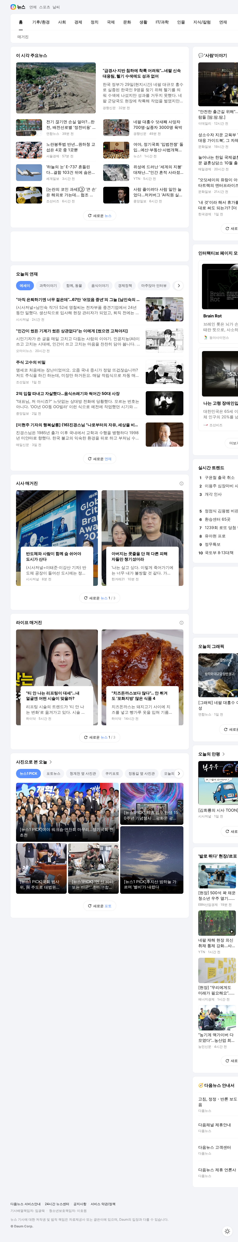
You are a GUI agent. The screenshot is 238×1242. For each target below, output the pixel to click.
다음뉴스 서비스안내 (25, 1204)
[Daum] (13, 7)
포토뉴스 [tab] (53, 773)
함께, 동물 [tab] (74, 285)
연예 (33, 7)
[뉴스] (21, 7)
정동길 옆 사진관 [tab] (142, 773)
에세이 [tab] (25, 285)
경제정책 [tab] (125, 285)
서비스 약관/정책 (103, 1204)
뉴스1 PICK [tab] (28, 773)
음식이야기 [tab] (100, 285)
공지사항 (79, 1204)
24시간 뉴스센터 (57, 1204)
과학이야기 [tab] (48, 285)
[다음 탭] (178, 285)
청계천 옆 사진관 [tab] (83, 773)
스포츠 (44, 7)
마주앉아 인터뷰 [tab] (154, 285)
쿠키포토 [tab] (112, 773)
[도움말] (181, 483)
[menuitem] (20, 22)
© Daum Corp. (21, 1226)
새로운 (102, 215)
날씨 (56, 7)
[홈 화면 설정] (227, 1231)
